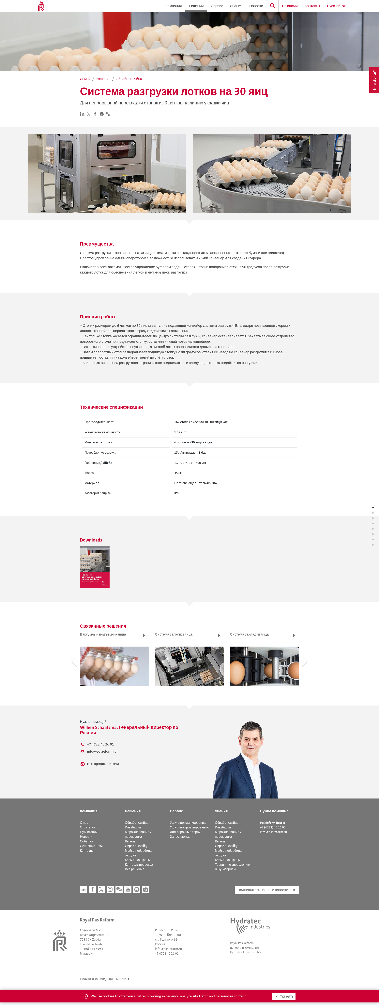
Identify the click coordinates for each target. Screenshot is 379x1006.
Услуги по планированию (188, 823)
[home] (41, 6)
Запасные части (181, 837)
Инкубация (133, 827)
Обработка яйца (136, 823)
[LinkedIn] (83, 113)
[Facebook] (96, 113)
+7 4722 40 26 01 (100, 744)
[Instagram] (110, 889)
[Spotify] (136, 889)
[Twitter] (89, 114)
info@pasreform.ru (101, 751)
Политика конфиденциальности (103, 979)
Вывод (130, 841)
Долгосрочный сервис (186, 832)
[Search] (273, 6)
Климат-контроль (137, 860)
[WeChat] (119, 889)
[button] (102, 113)
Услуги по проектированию (189, 827)
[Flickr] (145, 889)
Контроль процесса (139, 865)
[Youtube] (127, 889)
